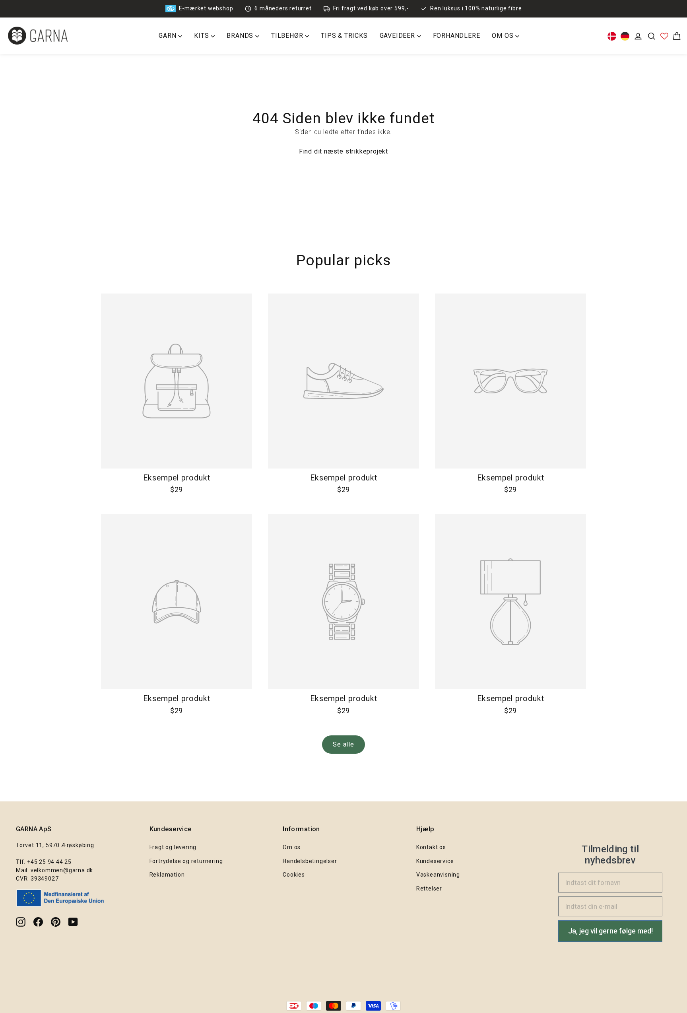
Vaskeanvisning (438, 874)
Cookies (294, 874)
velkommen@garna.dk (62, 870)
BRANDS (241, 35)
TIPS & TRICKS (344, 35)
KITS (202, 35)
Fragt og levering (173, 847)
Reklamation (167, 874)
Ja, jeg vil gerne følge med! (610, 931)
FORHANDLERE (456, 35)
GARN (168, 35)
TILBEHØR (288, 35)
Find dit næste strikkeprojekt (343, 151)
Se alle (343, 744)
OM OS (503, 35)
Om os (292, 847)
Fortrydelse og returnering (186, 861)
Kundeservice (435, 861)
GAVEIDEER (398, 35)
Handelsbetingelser (310, 861)
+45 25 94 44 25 (49, 862)
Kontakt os (431, 847)
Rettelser (429, 888)
